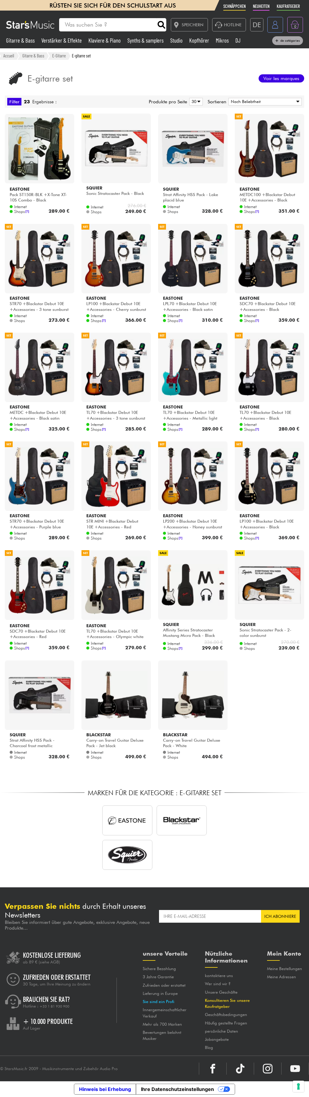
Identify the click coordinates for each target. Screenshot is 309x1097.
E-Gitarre (59, 55)
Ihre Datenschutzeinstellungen (177, 1089)
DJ (238, 40)
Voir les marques (281, 78)
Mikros (223, 40)
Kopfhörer (199, 40)
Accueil (8, 55)
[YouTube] (295, 1068)
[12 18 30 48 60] (195, 101)
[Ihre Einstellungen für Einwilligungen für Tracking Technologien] (298, 1086)
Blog (209, 1047)
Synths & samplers (146, 40)
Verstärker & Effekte (62, 40)
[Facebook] (212, 1068)
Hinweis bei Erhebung (105, 1089)
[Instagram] (267, 1068)
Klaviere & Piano (105, 40)
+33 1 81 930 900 (54, 1006)
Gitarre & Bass (21, 40)
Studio (177, 40)
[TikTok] (240, 1068)
